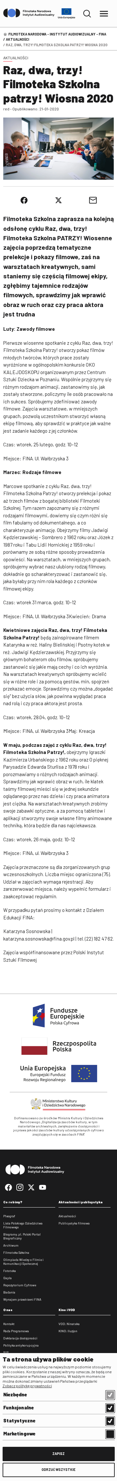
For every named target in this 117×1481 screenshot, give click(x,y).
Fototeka (9, 1271)
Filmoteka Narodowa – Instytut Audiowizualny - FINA (57, 34)
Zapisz (58, 1453)
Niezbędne (15, 1394)
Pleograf (9, 1216)
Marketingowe (19, 1433)
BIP (5, 1352)
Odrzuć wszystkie (58, 1469)
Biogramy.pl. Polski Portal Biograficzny (22, 1236)
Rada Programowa (16, 1331)
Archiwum (11, 1245)
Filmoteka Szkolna (16, 1252)
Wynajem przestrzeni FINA (22, 1299)
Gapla (7, 1278)
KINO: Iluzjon (67, 1331)
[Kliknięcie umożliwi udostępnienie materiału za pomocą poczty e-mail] (93, 200)
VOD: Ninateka (69, 1324)
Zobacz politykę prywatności (27, 1385)
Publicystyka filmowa (74, 1223)
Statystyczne (19, 1420)
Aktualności (17, 39)
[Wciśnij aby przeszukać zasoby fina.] (87, 14)
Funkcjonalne (18, 1407)
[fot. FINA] (58, 149)
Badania (9, 1292)
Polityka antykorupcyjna (21, 1345)
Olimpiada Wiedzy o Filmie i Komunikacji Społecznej (23, 1261)
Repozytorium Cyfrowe (19, 1285)
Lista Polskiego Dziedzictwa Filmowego (23, 1225)
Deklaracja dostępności (20, 1338)
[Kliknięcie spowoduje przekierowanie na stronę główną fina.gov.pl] (29, 13)
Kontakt (9, 1324)
